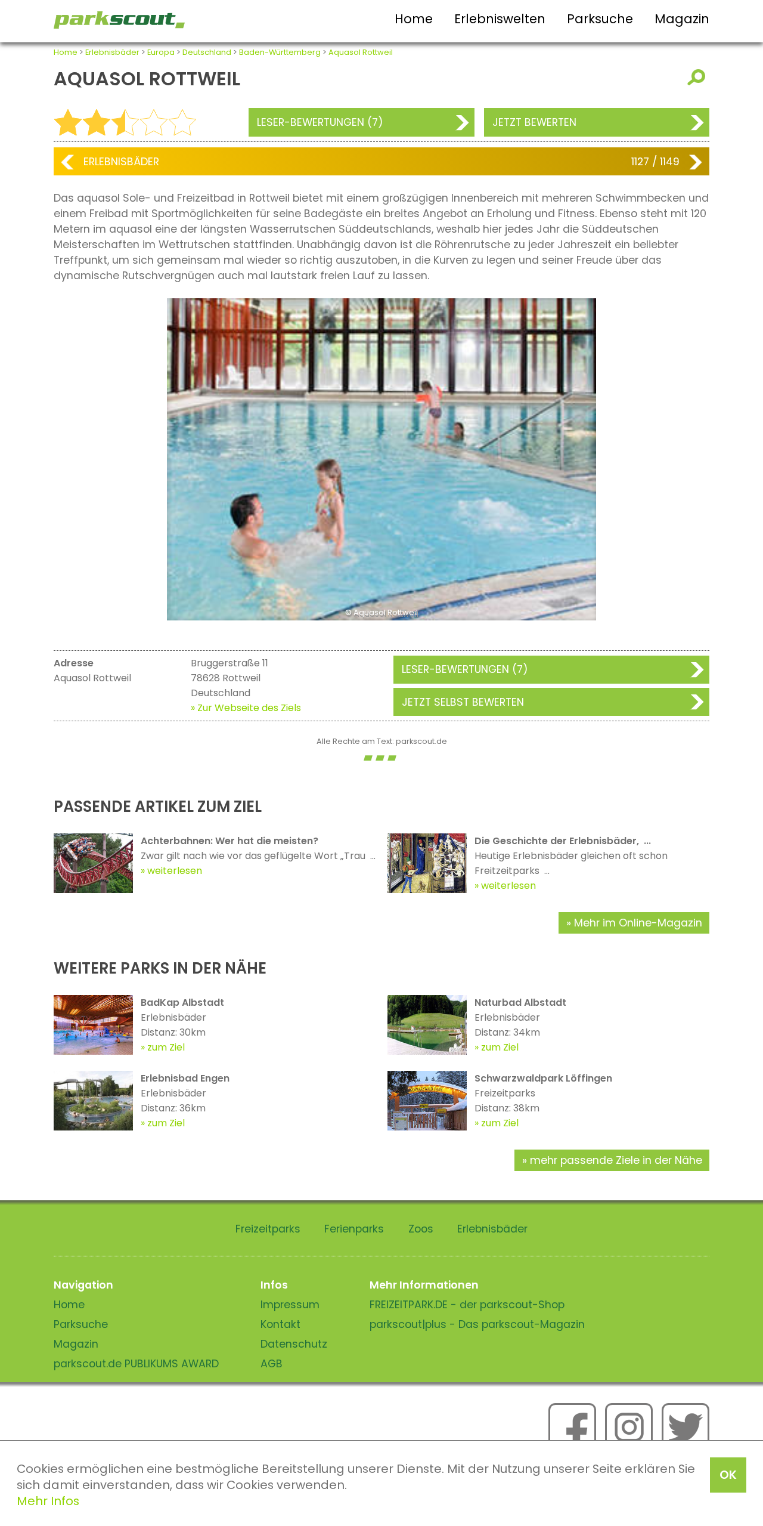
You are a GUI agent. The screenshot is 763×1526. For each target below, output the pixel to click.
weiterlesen (174, 871)
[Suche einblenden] (698, 77)
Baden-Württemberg (280, 52)
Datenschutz (293, 1344)
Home (414, 18)
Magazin (682, 18)
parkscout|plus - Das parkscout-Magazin (477, 1324)
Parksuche (600, 18)
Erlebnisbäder (112, 52)
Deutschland (206, 52)
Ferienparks (354, 1229)
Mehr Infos (48, 1501)
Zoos (420, 1229)
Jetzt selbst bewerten (463, 702)
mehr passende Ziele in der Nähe (616, 1160)
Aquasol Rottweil (360, 52)
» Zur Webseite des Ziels (246, 708)
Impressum (290, 1305)
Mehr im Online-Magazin (638, 923)
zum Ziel (166, 1047)
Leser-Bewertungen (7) (320, 122)
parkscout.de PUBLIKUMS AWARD (136, 1364)
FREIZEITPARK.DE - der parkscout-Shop (467, 1305)
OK (728, 1474)
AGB (271, 1364)
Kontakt (280, 1324)
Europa (161, 52)
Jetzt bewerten (534, 122)
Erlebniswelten (499, 18)
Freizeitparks (267, 1229)
